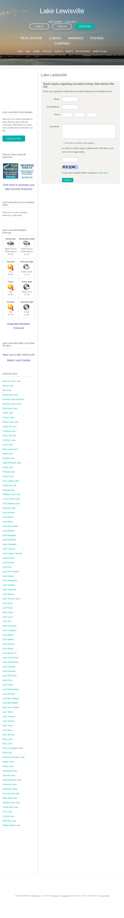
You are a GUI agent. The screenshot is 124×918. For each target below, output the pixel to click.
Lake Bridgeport (9, 535)
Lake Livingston (9, 630)
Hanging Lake (9, 490)
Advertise (85, 26)
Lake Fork (7, 567)
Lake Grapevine (9, 590)
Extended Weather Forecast (18, 326)
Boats (69, 51)
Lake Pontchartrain (11, 689)
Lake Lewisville (62, 11)
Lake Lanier (8, 612)
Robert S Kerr (9, 762)
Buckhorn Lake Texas (12, 404)
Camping (62, 43)
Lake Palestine (9, 671)
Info (20, 51)
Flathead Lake (9, 472)
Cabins (55, 38)
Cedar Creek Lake (10, 422)
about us (56, 896)
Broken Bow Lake (10, 395)
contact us (66, 896)
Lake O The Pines (10, 658)
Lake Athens (8, 517)
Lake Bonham (9, 531)
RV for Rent (83, 51)
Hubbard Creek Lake (11, 494)
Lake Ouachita (9, 667)
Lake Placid (8, 685)
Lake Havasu (8, 594)
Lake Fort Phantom (11, 572)
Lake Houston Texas (12, 599)
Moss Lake (7, 744)
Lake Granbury (9, 585)
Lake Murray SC (10, 653)
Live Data (70, 22)
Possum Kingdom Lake (13, 748)
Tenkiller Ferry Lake (11, 803)
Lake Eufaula (8, 562)
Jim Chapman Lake (11, 504)
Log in (39, 26)
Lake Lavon (8, 617)
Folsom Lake (8, 476)
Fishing (97, 38)
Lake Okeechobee (10, 662)
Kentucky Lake (9, 508)
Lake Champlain (10, 544)
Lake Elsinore (9, 558)
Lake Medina (8, 639)
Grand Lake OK (9, 485)
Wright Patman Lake (11, 825)
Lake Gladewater (10, 581)
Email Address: (53, 107)
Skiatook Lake (9, 775)
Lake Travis (8, 726)
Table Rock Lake (10, 798)
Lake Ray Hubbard (11, 698)
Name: (57, 99)
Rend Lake (7, 753)
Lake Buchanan (9, 540)
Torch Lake (7, 812)
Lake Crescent (9, 549)
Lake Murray (8, 649)
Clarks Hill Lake (9, 436)
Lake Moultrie (8, 644)
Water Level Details (18, 360)
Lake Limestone (9, 626)
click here (103, 172)
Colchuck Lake (9, 440)
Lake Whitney (9, 735)
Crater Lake (8, 445)
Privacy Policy (104, 896)
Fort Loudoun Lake (11, 481)
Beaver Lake (8, 386)
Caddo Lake (8, 413)
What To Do (100, 51)
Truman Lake (8, 816)
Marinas (75, 38)
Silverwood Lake (10, 771)
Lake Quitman (9, 694)
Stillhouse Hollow (10, 789)
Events (58, 51)
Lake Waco (7, 730)
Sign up (62, 26)
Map (28, 51)
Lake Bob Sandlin (10, 526)
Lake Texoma (8, 721)
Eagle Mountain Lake (12, 463)
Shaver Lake (8, 766)
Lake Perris (8, 680)
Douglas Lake (9, 458)
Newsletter (14, 139)
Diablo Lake (8, 454)
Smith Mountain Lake (12, 780)
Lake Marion (8, 635)
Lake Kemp (8, 603)
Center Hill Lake (9, 426)
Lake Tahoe (8, 712)
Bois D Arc (7, 390)
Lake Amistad (9, 513)
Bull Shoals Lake (10, 408)
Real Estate (31, 38)
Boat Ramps (55, 22)
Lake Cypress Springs (12, 553)
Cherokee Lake (9, 431)
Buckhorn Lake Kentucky (14, 399)
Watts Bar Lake (9, 821)
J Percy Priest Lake (11, 499)
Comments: (55, 127)
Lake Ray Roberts (10, 703)
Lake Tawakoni (9, 716)
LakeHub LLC (36, 896)
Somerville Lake (10, 784)
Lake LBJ (7, 621)
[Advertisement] (18, 87)
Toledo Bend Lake (10, 807)
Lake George (8, 576)
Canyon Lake (8, 417)
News (36, 51)
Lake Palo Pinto (9, 676)
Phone (57, 115)
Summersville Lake (11, 793)
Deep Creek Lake (10, 449)
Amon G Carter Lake (12, 381)
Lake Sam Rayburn (11, 707)
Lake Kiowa (8, 608)
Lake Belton (8, 522)
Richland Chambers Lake (13, 757)
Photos (46, 51)
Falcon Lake (8, 467)
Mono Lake (7, 739)
